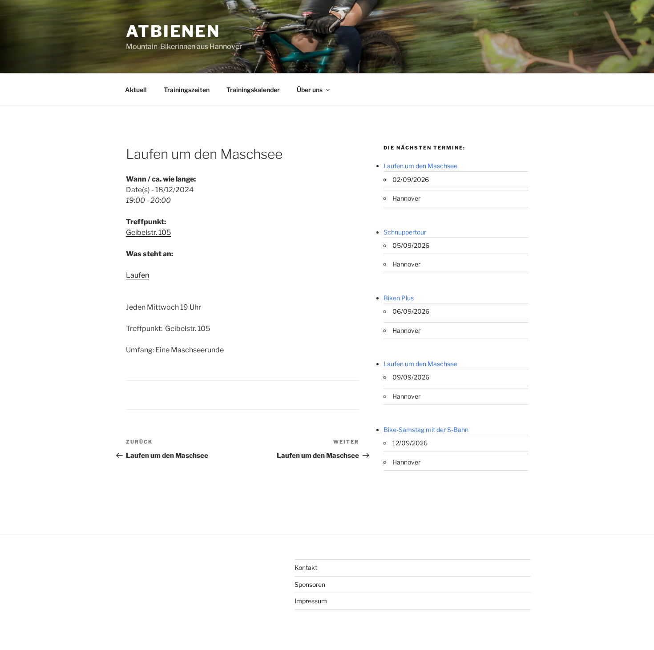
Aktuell (136, 89)
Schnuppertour (405, 232)
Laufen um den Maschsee (420, 166)
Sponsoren (310, 584)
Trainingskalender (253, 89)
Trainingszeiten (187, 89)
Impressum (311, 601)
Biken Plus (399, 298)
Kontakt (306, 567)
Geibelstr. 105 (148, 232)
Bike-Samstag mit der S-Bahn (426, 429)
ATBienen (173, 31)
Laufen (137, 275)
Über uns (310, 89)
